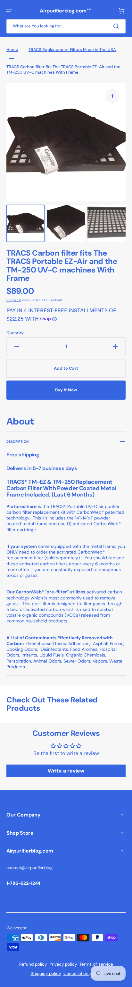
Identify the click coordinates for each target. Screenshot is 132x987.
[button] (9, 11)
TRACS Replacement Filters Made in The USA (72, 49)
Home (12, 49)
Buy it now (66, 390)
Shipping (13, 300)
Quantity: (15, 333)
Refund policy (33, 964)
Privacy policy (63, 964)
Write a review (66, 770)
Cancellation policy (82, 973)
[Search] (117, 26)
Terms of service (96, 964)
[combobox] (66, 26)
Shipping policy (46, 973)
